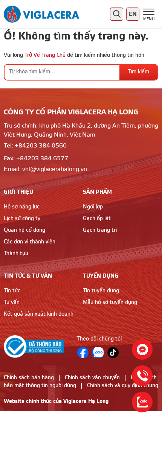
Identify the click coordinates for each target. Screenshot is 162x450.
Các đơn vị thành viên (29, 242)
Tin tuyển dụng (101, 291)
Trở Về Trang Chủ (45, 55)
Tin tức (12, 291)
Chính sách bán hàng (29, 378)
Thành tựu (16, 254)
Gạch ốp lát (97, 219)
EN (133, 14)
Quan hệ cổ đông (24, 230)
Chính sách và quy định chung (122, 386)
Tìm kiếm (138, 72)
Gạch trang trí (100, 230)
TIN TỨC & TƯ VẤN (28, 276)
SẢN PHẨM (97, 192)
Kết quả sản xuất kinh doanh (38, 314)
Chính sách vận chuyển (92, 378)
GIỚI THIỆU (18, 192)
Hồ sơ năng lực (22, 207)
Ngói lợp (93, 207)
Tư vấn (12, 302)
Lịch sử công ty (22, 219)
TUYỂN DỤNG (100, 276)
